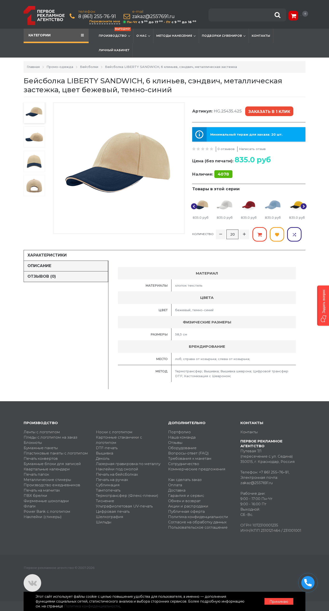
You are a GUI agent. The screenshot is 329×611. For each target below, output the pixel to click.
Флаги (30, 506)
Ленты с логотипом (42, 432)
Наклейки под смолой (117, 469)
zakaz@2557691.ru (153, 16)
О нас (141, 36)
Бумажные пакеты (41, 448)
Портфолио (179, 432)
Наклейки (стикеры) (43, 516)
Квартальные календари (47, 469)
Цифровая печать (113, 511)
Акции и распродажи (188, 506)
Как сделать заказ (185, 479)
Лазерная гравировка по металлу (128, 463)
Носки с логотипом (114, 432)
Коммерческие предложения (196, 469)
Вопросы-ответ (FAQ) (188, 453)
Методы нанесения (174, 36)
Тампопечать (108, 490)
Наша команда (182, 437)
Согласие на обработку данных (197, 522)
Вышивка (104, 453)
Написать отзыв (252, 149)
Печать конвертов (41, 458)
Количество (203, 234)
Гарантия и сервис (186, 495)
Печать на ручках (112, 479)
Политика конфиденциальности (198, 516)
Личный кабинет (114, 50)
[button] (323, 305)
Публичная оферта (186, 511)
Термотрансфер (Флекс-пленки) (127, 495)
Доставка (176, 490)
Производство (114, 33)
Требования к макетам (189, 458)
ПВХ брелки (35, 495)
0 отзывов (226, 149)
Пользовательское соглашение (198, 527)
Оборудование (182, 448)
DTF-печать (107, 448)
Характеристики (47, 255)
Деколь (102, 458)
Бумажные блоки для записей (52, 463)
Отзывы (175, 442)
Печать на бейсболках (117, 474)
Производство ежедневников (52, 485)
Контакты (261, 36)
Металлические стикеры (47, 479)
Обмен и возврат (184, 501)
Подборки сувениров (222, 36)
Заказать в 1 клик (269, 111)
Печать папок (36, 474)
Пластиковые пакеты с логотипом (56, 453)
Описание (39, 265)
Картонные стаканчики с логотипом (119, 440)
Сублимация (108, 485)
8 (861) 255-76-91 (97, 16)
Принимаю (279, 601)
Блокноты (33, 442)
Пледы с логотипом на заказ (50, 437)
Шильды (103, 522)
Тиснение (105, 501)
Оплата (175, 485)
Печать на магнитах (42, 490)
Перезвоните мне (104, 21)
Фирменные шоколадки (46, 501)
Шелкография (109, 516)
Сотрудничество (183, 463)
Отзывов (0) (41, 276)
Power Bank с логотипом (47, 511)
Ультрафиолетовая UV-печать (124, 506)
